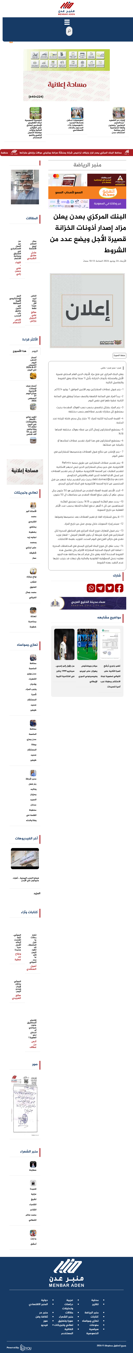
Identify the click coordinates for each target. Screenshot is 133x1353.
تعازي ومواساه (90, 1321)
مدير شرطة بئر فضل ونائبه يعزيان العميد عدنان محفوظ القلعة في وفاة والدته (31, 799)
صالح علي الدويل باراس (32, 316)
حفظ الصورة (119, 355)
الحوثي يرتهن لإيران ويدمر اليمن (17, 986)
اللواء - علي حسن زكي (18, 268)
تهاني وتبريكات (63, 1325)
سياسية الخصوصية (92, 1331)
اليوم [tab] (35, 351)
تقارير (95, 1304)
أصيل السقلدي (31, 967)
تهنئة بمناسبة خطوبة (32, 622)
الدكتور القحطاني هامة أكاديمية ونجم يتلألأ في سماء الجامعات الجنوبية (24, 182)
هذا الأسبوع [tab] (19, 351)
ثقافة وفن (42, 1317)
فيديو (44, 1325)
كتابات (95, 1317)
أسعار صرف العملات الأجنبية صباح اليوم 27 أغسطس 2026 (31, 393)
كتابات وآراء (29, 912)
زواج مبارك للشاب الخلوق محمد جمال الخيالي (30, 587)
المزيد (37, 893)
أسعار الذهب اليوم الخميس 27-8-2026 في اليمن (31, 364)
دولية (44, 1300)
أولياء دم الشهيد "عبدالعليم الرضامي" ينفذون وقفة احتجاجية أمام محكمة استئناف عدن (116, 126)
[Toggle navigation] (67, 22)
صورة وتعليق (65, 1321)
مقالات (69, 1312)
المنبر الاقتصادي (38, 1304)
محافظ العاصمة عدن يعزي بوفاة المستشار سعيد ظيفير (31, 744)
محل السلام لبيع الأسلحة (32, 245)
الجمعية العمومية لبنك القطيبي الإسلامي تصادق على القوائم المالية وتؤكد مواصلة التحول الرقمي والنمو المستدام (33, 129)
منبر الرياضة (92, 1312)
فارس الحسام (17, 321)
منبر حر (43, 1312)
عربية (69, 1300)
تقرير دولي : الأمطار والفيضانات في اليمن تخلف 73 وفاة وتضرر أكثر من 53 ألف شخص (31, 425)
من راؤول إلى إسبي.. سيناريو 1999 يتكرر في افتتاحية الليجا (64, 671)
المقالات (32, 218)
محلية (95, 1300)
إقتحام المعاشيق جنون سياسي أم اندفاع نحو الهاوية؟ (31, 1029)
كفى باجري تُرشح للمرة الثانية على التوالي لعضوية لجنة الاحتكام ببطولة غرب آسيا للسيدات (110, 676)
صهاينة (32, 1170)
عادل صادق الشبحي (31, 256)
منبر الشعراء (66, 1317)
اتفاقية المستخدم (67, 1331)
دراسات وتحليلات (67, 1306)
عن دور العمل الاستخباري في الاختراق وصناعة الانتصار (16, 249)
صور (35, 1064)
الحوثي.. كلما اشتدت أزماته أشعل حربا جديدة (17, 942)
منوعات (94, 1325)
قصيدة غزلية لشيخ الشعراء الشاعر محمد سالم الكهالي (31, 1204)
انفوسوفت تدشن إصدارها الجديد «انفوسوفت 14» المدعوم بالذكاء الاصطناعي (75, 125)
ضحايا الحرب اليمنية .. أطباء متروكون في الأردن (26, 879)
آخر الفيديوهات (26, 838)
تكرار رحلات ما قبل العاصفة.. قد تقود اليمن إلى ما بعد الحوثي (32, 948)
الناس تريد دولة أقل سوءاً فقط (33, 302)
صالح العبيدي (16, 997)
